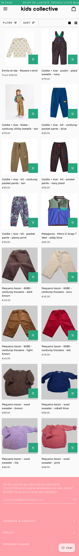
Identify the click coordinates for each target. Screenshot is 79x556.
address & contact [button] (19, 520)
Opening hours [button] (16, 544)
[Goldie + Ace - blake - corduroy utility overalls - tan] (20, 102)
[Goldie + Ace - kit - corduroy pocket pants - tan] (20, 156)
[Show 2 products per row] (76, 23)
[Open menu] (9, 8)
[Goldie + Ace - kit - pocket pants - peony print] (20, 211)
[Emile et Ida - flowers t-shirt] (20, 48)
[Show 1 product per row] (69, 23)
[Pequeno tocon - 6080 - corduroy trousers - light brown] (20, 323)
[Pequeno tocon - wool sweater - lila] (20, 436)
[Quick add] (33, 59)
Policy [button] (8, 532)
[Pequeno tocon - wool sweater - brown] (20, 382)
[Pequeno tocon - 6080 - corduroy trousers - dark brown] (20, 265)
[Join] (73, 499)
